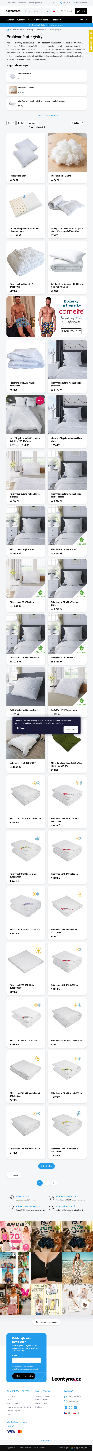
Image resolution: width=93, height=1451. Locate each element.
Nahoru (15, 1175)
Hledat (48, 11)
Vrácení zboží (11, 3)
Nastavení (21, 728)
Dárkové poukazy (41, 1400)
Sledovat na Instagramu (48, 1322)
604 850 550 (73, 1401)
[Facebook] (66, 1407)
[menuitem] (11, 19)
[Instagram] (70, 1407)
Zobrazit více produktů (46, 115)
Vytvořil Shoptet (63, 1448)
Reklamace (22, 3)
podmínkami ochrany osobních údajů (25, 1369)
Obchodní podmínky (35, 3)
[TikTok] (75, 1407)
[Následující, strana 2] (47, 1183)
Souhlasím (70, 729)
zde (61, 723)
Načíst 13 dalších (46, 1166)
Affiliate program (46, 1440)
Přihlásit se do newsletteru (24, 1376)
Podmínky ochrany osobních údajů (18, 1407)
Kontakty (38, 1407)
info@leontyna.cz (75, 1397)
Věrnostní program (13, 1411)
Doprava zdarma (41, 1403)
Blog (8, 1414)
